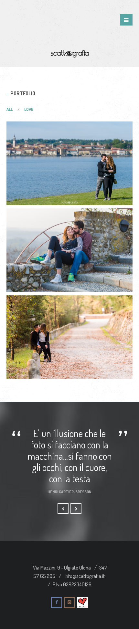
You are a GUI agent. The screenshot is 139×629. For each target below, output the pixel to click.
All (9, 109)
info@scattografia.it (85, 576)
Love (28, 109)
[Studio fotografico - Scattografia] (70, 52)
